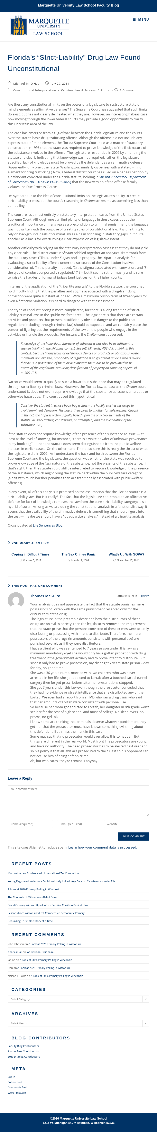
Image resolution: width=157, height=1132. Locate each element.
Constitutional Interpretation (34, 90)
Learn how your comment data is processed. (102, 847)
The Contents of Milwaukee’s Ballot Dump (33, 897)
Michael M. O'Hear (27, 83)
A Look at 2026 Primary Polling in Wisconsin (34, 889)
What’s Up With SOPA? (126, 554)
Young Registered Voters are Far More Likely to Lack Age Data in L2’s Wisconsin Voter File (61, 881)
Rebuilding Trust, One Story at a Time (30, 921)
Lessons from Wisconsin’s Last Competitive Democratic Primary (46, 913)
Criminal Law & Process (78, 90)
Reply (145, 596)
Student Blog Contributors (24, 1056)
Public (105, 90)
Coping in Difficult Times (30, 554)
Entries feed (15, 1082)
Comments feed (17, 1087)
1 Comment (128, 90)
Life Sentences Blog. (48, 525)
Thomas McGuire (45, 595)
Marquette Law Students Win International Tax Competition (44, 873)
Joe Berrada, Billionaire (40, 952)
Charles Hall (15, 952)
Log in (11, 1077)
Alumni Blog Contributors (23, 1051)
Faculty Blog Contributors (23, 1046)
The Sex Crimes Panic (79, 554)
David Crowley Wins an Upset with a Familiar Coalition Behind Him (48, 905)
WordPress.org (17, 1092)
